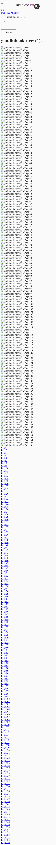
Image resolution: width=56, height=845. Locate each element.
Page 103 (5, 706)
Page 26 (4, 509)
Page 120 (5, 750)
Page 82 (4, 653)
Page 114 (5, 735)
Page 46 (4, 560)
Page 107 (5, 717)
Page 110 (5, 724)
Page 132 (5, 781)
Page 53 (4, 578)
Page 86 (4, 663)
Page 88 (4, 668)
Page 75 (4, 635)
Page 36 (4, 535)
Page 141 (5, 804)
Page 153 (5, 835)
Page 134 (5, 786)
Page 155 (5, 840)
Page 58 (4, 591)
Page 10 (4, 468)
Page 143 (5, 809)
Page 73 (4, 629)
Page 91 (4, 676)
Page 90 (4, 673)
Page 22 (4, 499)
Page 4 (4, 453)
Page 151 (5, 829)
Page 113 (5, 732)
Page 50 (4, 571)
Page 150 (5, 827)
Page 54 (4, 581)
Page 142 (5, 806)
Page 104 (5, 709)
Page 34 (4, 529)
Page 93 (4, 681)
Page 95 (4, 686)
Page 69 (4, 619)
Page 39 (4, 542)
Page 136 (5, 791)
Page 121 (5, 753)
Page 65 (4, 609)
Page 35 (4, 532)
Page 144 (5, 812)
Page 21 (4, 496)
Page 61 (4, 599)
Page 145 (5, 814)
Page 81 (4, 650)
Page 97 (4, 691)
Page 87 (4, 665)
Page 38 (4, 540)
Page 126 (5, 765)
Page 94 (4, 683)
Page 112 (5, 729)
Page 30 (4, 519)
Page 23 (4, 501)
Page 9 (4, 465)
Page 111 (5, 727)
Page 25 (4, 506)
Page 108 (5, 719)
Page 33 (4, 527)
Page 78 (4, 642)
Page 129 (5, 773)
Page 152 (5, 832)
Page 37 (4, 537)
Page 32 (4, 524)
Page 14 (4, 478)
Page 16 (4, 483)
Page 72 (4, 627)
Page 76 (4, 637)
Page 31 (4, 522)
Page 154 (5, 837)
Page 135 (5, 788)
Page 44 (4, 555)
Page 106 (5, 714)
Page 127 (5, 768)
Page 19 (4, 491)
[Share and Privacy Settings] (4, 26)
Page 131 (5, 778)
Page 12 (4, 473)
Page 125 (5, 763)
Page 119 (5, 747)
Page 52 (4, 576)
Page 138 (5, 796)
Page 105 (5, 712)
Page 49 (4, 568)
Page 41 (4, 547)
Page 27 (4, 512)
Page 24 (4, 504)
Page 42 (4, 550)
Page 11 (4, 471)
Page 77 (4, 640)
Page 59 (4, 594)
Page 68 (4, 617)
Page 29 (4, 517)
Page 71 (4, 624)
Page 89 (4, 671)
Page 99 (4, 696)
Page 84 (4, 658)
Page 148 (5, 822)
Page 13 (4, 476)
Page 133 (5, 783)
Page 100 (5, 699)
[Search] (4, 21)
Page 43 (4, 553)
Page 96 (4, 688)
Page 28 (4, 514)
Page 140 (5, 801)
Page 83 (4, 655)
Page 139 (5, 799)
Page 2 (4, 447)
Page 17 (4, 486)
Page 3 (4, 450)
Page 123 (5, 758)
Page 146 (5, 817)
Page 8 (4, 463)
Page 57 (4, 588)
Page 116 (5, 740)
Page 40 (4, 545)
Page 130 (5, 776)
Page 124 (5, 760)
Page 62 (4, 601)
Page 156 (5, 842)
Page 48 (4, 565)
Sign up (8, 32)
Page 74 (4, 632)
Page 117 (5, 742)
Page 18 (4, 488)
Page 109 (5, 722)
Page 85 (4, 660)
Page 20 (4, 494)
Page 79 (4, 645)
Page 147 (5, 819)
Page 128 (5, 771)
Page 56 (4, 586)
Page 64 (4, 606)
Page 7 (4, 460)
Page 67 (4, 614)
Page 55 (4, 583)
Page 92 (4, 678)
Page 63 (4, 604)
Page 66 (4, 612)
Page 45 (4, 558)
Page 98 (4, 694)
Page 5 (4, 455)
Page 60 (4, 596)
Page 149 (5, 824)
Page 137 (5, 794)
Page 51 (4, 573)
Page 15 (4, 481)
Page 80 (4, 647)
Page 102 (5, 704)
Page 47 (4, 563)
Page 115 (5, 737)
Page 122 (5, 755)
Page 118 (5, 745)
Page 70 (4, 622)
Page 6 (4, 458)
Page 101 (5, 701)
